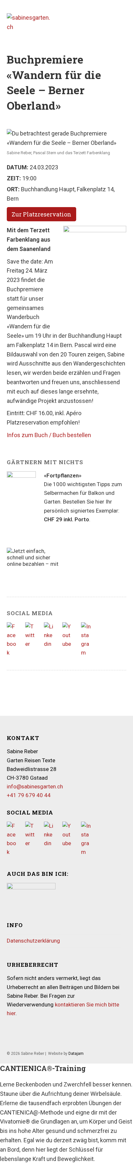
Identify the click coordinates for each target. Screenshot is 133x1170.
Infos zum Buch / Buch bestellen (49, 435)
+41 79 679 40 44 (29, 795)
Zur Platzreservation (41, 214)
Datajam (76, 1053)
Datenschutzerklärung (33, 940)
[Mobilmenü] (124, 22)
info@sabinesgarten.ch (35, 786)
